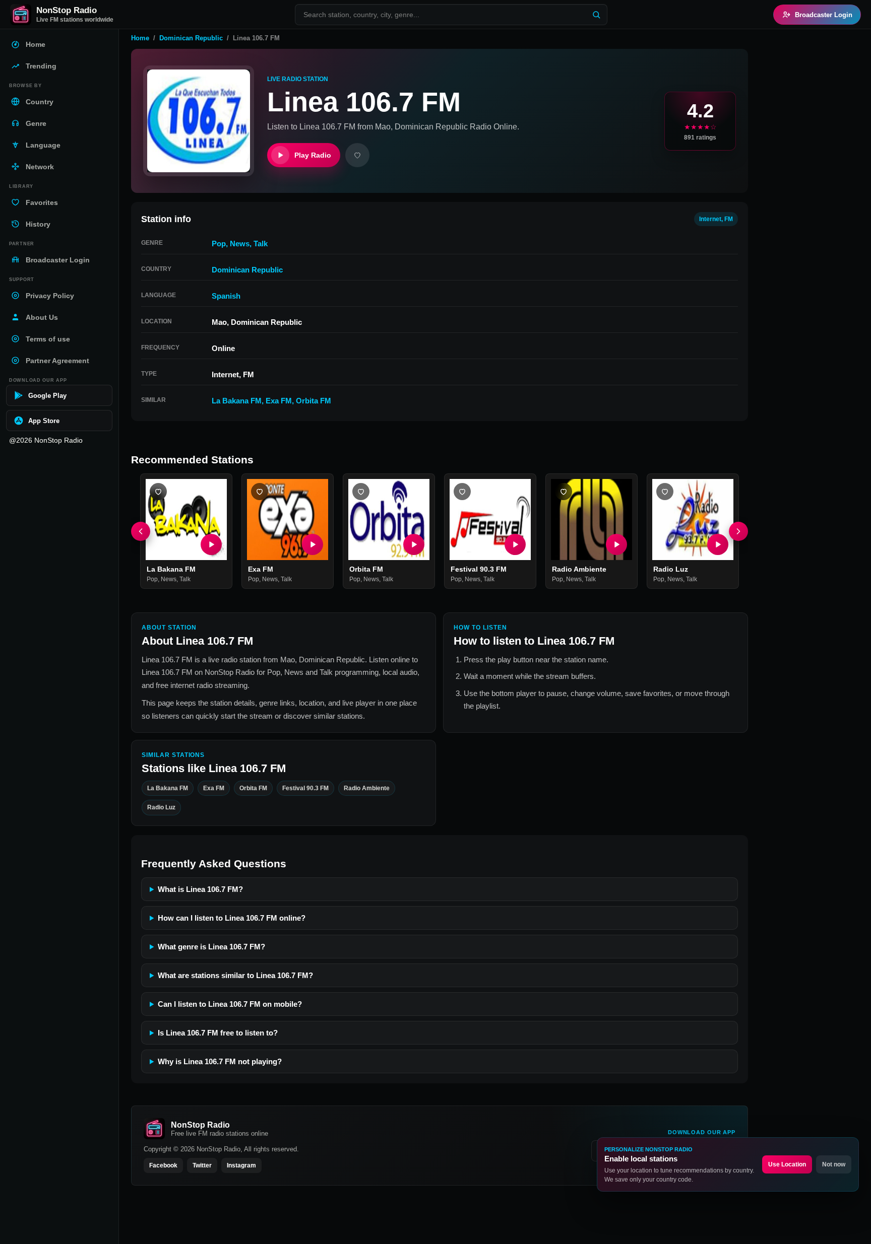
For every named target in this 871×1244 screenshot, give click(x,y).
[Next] (738, 531)
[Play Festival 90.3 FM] (515, 544)
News (240, 243)
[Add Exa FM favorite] (259, 491)
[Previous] (140, 531)
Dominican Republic (191, 38)
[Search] (596, 15)
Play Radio (312, 155)
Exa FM (279, 400)
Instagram (241, 1165)
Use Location (787, 1164)
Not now (833, 1164)
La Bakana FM (237, 400)
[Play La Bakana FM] (211, 544)
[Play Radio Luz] (717, 544)
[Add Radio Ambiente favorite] (563, 491)
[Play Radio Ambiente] (616, 544)
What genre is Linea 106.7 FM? (211, 946)
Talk (261, 243)
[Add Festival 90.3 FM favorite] (462, 491)
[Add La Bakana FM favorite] (158, 491)
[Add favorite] (357, 155)
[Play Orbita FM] (413, 544)
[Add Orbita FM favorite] (360, 491)
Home (140, 38)
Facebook (163, 1165)
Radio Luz (670, 569)
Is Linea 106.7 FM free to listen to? (218, 1032)
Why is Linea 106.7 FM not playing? (220, 1061)
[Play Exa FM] (312, 544)
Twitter (202, 1165)
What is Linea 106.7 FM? (200, 889)
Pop (219, 243)
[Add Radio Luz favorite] (664, 491)
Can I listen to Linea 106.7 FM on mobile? (230, 1004)
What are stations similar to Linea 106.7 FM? (235, 975)
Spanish (226, 296)
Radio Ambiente (579, 569)
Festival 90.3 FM (479, 569)
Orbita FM (313, 400)
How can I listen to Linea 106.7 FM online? (231, 918)
